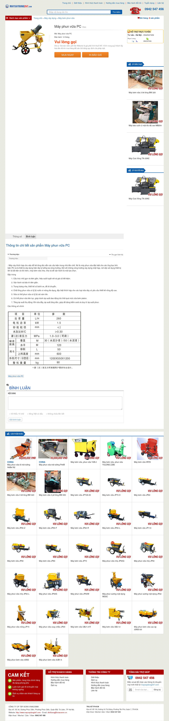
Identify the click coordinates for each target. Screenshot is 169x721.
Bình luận (30, 236)
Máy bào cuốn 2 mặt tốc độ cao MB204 (145, 125)
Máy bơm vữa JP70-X (111, 495)
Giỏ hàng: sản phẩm (149, 18)
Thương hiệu (14, 254)
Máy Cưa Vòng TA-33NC (139, 158)
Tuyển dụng (149, 3)
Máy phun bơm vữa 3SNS (18, 659)
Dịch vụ (54, 685)
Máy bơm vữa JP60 (142, 495)
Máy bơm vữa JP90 (15, 561)
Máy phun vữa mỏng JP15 (18, 626)
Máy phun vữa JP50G (48, 593)
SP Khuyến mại (138, 171)
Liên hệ (161, 3)
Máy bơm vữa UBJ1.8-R (81, 626)
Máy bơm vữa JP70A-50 (81, 495)
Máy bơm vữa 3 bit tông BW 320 (142, 92)
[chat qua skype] (147, 38)
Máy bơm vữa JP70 (79, 561)
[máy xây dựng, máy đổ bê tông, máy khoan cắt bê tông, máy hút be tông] (18, 6)
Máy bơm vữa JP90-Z (16, 528)
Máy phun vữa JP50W (80, 593)
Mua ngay (68, 54)
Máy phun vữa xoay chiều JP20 (52, 626)
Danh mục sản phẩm (18, 18)
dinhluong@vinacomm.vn (57, 712)
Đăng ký (157, 689)
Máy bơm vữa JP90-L (111, 528)
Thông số (17, 236)
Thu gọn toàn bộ (117, 254)
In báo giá (95, 54)
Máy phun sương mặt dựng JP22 (147, 593)
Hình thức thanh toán (94, 3)
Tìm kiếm (116, 12)
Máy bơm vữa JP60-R (80, 528)
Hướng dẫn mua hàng (115, 3)
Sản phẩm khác (17, 434)
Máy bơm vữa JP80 (47, 561)
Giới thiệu (78, 3)
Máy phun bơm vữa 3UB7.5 (50, 659)
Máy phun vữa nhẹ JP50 (144, 561)
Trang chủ (66, 3)
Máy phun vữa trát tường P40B (52, 463)
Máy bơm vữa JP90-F (48, 528)
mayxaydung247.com (150, 684)
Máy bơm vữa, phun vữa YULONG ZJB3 (112, 463)
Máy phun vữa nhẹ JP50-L (18, 593)
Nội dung (12, 393)
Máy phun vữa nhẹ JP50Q (113, 561)
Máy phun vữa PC (15, 376)
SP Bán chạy (137, 64)
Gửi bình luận (15, 419)
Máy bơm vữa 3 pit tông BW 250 (52, 495)
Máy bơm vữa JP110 (142, 528)
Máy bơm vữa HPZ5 (142, 462)
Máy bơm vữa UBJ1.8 (111, 626)
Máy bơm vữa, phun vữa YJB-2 (84, 462)
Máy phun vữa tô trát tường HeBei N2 (18, 465)
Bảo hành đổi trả (134, 3)
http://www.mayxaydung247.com (28, 712)
